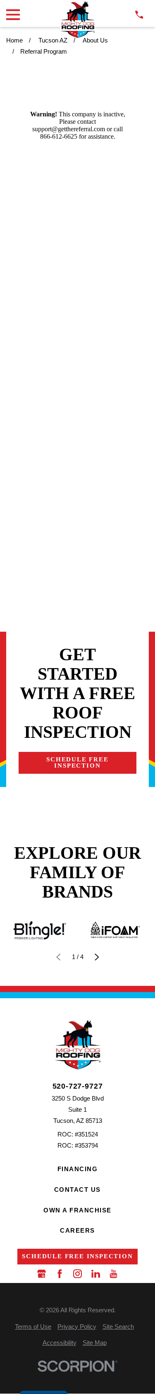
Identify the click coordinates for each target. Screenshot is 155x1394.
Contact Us (77, 1189)
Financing (77, 1168)
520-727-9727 (77, 1086)
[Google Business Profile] (41, 1273)
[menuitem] (33, 1326)
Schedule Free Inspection (77, 762)
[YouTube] (113, 1273)
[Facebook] (59, 1273)
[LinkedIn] (95, 1273)
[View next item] (97, 957)
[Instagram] (77, 1273)
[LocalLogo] (77, 19)
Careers (77, 1230)
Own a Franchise (77, 1210)
